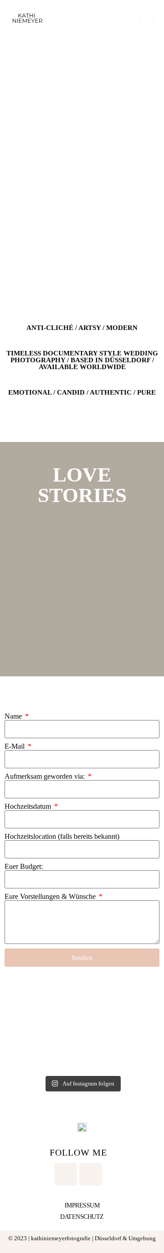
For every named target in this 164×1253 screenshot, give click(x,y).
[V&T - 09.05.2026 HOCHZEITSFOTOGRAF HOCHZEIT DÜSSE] (43, 1047)
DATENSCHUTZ (82, 1216)
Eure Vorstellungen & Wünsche (51, 896)
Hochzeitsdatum (29, 806)
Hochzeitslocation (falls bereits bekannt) (62, 836)
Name (14, 716)
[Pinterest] (90, 1174)
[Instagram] (65, 1174)
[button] (147, 18)
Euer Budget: (24, 866)
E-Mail (15, 746)
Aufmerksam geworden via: (46, 776)
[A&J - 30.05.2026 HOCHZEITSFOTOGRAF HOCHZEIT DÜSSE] (120, 1047)
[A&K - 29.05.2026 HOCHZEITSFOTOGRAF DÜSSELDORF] (120, 1003)
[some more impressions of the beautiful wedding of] (43, 1003)
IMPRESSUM (82, 1205)
